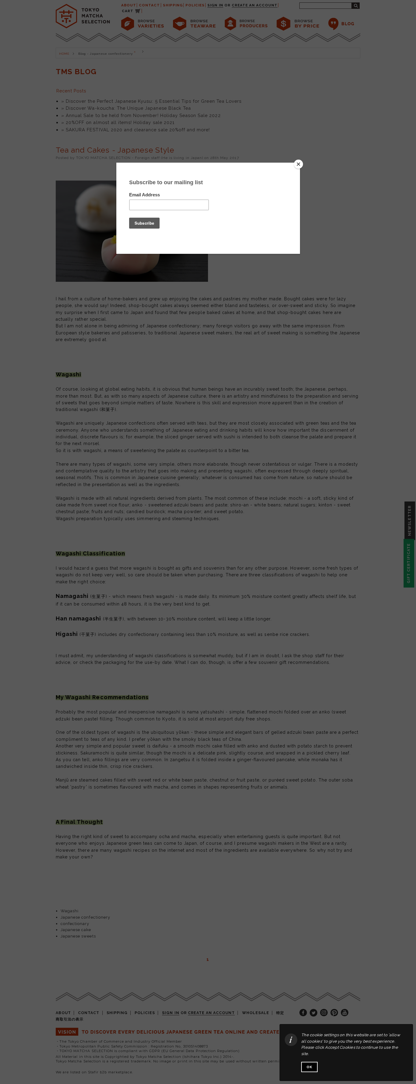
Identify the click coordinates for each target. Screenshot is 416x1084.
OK (309, 1067)
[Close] (298, 164)
